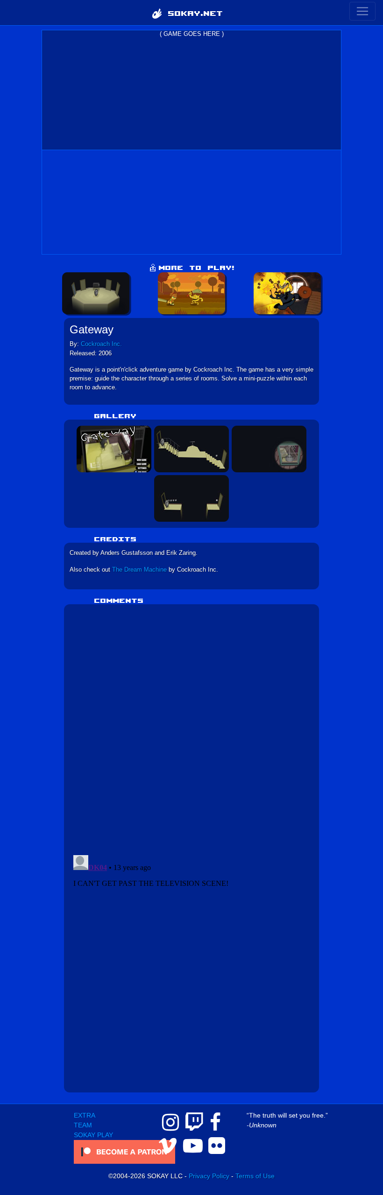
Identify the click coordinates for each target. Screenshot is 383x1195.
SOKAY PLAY (93, 1135)
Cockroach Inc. (101, 343)
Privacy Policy (209, 1176)
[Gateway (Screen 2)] (191, 448)
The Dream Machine (139, 569)
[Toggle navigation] (362, 11)
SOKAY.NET (192, 12)
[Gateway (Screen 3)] (269, 448)
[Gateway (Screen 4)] (191, 498)
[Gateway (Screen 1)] (114, 448)
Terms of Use (255, 1176)
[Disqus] (192, 726)
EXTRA (84, 1115)
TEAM (83, 1125)
